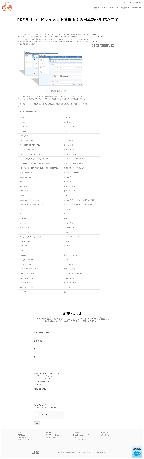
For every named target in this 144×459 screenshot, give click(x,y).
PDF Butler (21, 435)
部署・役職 (38, 341)
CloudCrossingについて (81, 435)
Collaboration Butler (25, 440)
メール (37, 365)
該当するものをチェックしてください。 (48, 373)
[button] (97, 7)
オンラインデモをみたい (45, 376)
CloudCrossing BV (61, 452)
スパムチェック (40, 405)
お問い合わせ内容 (40, 389)
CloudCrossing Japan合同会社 (78, 452)
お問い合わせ (137, 7)
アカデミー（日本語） (53, 435)
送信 (36, 423)
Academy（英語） (52, 437)
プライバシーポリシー (80, 440)
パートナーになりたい (44, 382)
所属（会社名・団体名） (43, 333)
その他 (38, 384)
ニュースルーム (78, 437)
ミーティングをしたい (44, 379)
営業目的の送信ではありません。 (48, 407)
